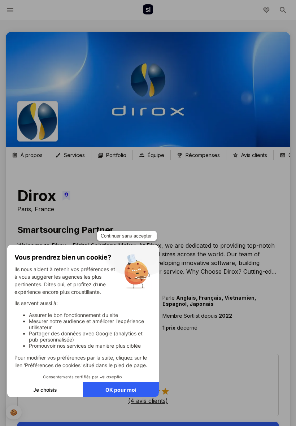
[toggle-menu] (10, 10)
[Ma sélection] (266, 10)
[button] (215, 328)
